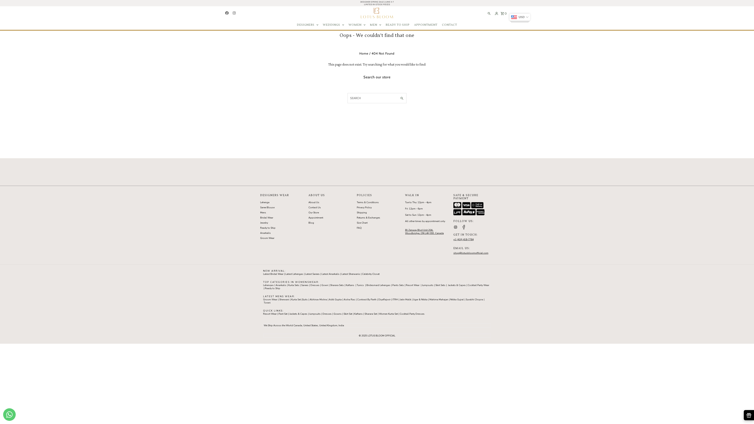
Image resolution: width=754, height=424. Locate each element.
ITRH (395, 299)
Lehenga (264, 202)
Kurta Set (296, 299)
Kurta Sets (293, 285)
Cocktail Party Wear (478, 285)
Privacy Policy (364, 207)
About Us (313, 202)
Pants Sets (398, 285)
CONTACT (449, 25)
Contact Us (314, 207)
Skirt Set (348, 313)
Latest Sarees (312, 274)
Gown (324, 285)
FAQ (359, 227)
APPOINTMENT (425, 25)
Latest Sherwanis (350, 274)
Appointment (315, 217)
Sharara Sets (337, 285)
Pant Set (283, 313)
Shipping (362, 212)
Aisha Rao (349, 299)
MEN (373, 25)
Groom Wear (267, 238)
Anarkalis (265, 233)
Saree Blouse (267, 207)
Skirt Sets (440, 285)
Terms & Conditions (368, 202)
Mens (263, 212)
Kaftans (350, 285)
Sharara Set (371, 313)
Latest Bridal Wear (273, 274)
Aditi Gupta (335, 299)
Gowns (338, 313)
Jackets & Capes (457, 285)
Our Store (313, 212)
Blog (311, 222)
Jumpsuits (427, 285)
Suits (305, 299)
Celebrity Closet (371, 274)
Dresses (314, 285)
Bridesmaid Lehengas (378, 285)
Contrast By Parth (366, 299)
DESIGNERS (305, 25)
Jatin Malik (405, 299)
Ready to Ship (267, 227)
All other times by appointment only (425, 221)
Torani (267, 302)
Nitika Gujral (457, 299)
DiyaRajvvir (384, 299)
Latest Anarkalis (330, 274)
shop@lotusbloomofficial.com (470, 253)
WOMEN (355, 25)
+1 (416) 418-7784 (463, 239)
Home (363, 53)
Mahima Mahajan (438, 299)
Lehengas (268, 285)
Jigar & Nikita (420, 299)
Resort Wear (412, 285)
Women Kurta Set (388, 313)
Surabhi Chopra (474, 299)
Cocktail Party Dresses (412, 313)
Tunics (360, 285)
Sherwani (284, 299)
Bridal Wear (266, 217)
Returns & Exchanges (368, 217)
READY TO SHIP (398, 25)
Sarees (304, 285)
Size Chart (362, 222)
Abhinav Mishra (318, 299)
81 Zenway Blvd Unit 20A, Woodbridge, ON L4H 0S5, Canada (424, 231)
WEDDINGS (331, 25)
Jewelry (264, 222)
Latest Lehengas (294, 274)
